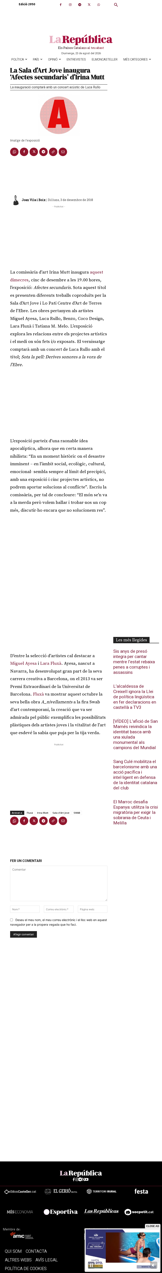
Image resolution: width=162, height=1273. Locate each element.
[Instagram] (70, 4)
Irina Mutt (42, 812)
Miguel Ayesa (23, 663)
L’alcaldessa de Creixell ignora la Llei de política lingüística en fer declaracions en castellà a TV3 (134, 697)
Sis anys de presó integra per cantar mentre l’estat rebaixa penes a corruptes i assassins (134, 662)
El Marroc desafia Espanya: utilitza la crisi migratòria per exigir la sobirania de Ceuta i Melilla (135, 812)
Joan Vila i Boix (34, 200)
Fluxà (38, 694)
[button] (116, 5)
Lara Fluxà (50, 663)
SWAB (77, 812)
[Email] (63, 152)
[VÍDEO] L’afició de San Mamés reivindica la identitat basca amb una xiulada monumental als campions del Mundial (135, 734)
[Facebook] (60, 4)
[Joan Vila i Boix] (15, 200)
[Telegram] (79, 4)
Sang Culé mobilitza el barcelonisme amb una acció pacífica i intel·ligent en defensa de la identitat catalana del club (135, 774)
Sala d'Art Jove (61, 812)
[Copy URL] (53, 152)
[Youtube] (86, 1179)
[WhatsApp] (98, 4)
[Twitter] (89, 4)
